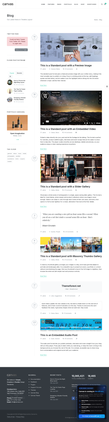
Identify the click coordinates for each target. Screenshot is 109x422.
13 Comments (69, 69)
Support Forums (36, 387)
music (19, 153)
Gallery (53, 190)
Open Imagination (17, 133)
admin (44, 69)
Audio (52, 338)
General (53, 69)
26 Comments (71, 296)
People (58, 231)
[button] (16, 139)
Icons (19, 136)
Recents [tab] (19, 73)
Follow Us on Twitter (21, 50)
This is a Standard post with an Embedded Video (68, 129)
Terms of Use (11, 416)
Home (96, 19)
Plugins (33, 384)
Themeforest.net (71, 287)
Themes (33, 390)
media (24, 153)
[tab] (10, 76)
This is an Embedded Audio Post (58, 335)
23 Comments (69, 231)
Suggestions (58, 296)
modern (10, 161)
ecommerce (11, 158)
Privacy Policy (20, 416)
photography (11, 156)
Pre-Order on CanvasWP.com (90, 416)
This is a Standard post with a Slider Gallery (65, 186)
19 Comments (68, 132)
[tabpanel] (17, 92)
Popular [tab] (12, 73)
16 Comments (68, 338)
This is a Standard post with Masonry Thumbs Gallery (71, 256)
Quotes (53, 231)
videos (15, 153)
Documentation (35, 379)
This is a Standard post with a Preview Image (66, 65)
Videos (53, 132)
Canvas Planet (35, 395)
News (57, 132)
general (10, 153)
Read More (43, 85)
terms (16, 158)
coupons (22, 158)
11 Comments (68, 313)
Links (52, 296)
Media (58, 69)
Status (53, 313)
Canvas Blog (35, 393)
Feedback (34, 382)
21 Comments (68, 190)
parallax (18, 156)
